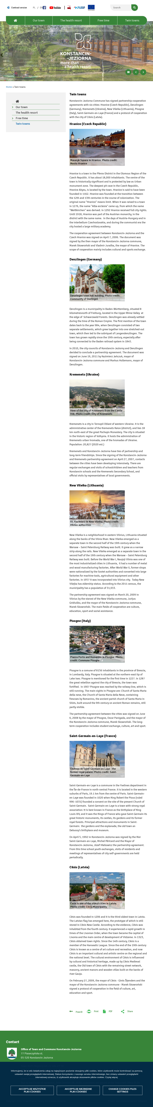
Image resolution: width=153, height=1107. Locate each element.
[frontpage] (36, 101)
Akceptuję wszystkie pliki (32, 1090)
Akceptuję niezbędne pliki (78, 1090)
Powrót (79, 1012)
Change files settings (122, 1090)
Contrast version (19, 7)
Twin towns (132, 20)
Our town (39, 20)
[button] (97, 147)
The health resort (71, 20)
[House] (15, 20)
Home (9, 86)
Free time (103, 20)
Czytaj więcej (111, 1077)
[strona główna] (76, 51)
